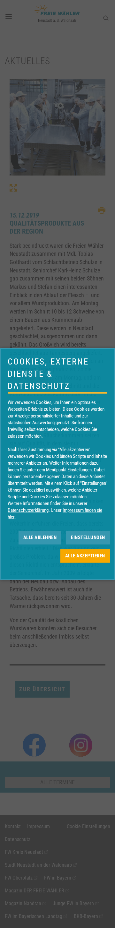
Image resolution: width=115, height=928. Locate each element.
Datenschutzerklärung (28, 510)
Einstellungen (88, 537)
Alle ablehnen (40, 537)
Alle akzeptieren (85, 556)
